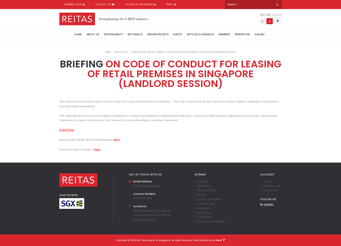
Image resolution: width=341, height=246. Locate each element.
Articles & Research (200, 34)
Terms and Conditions (211, 221)
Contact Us (103, 4)
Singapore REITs (158, 34)
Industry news (206, 203)
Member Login (73, 4)
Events (177, 34)
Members (224, 34)
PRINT (170, 4)
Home (78, 34)
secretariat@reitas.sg (146, 186)
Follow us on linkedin (139, 4)
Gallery (259, 34)
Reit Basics (135, 34)
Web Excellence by (208, 240)
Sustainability (113, 34)
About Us (92, 34)
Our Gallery (205, 217)
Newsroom (242, 34)
